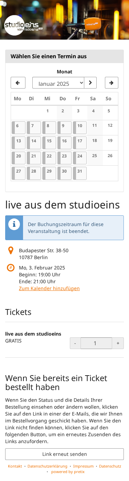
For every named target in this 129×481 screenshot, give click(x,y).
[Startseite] (64, 20)
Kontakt (15, 466)
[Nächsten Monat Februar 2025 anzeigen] (111, 83)
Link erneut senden (64, 454)
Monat (64, 71)
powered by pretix (68, 471)
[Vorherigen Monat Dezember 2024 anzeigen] (18, 83)
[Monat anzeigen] (90, 83)
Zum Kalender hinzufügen (49, 288)
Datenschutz (110, 466)
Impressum (83, 466)
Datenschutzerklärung (47, 466)
